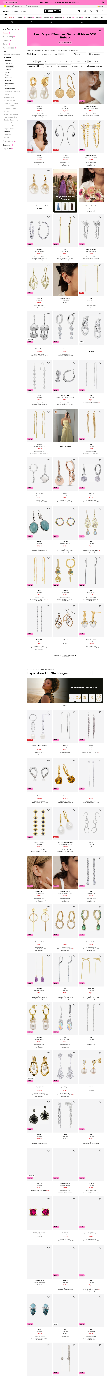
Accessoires (37, 50)
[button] (79, 54)
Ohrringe (54, 50)
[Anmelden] (85, 11)
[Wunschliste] (97, 11)
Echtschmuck (73, 50)
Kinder (23, 11)
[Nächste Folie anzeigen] (102, 673)
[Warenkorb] (102, 11)
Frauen (6, 11)
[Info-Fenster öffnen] (102, 2)
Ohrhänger (63, 50)
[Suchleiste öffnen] (101, 17)
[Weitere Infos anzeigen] (39, 117)
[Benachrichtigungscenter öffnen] (91, 11)
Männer (15, 11)
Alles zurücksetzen (96, 66)
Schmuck (46, 50)
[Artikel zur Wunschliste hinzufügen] (48, 74)
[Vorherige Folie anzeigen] (90, 673)
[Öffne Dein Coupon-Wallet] (79, 11)
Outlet (8, 6)
